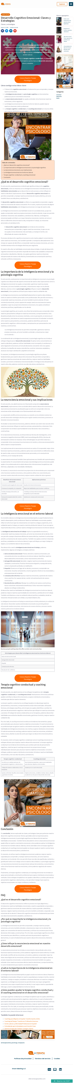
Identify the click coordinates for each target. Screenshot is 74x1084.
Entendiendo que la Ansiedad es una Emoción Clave (20, 1026)
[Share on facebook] (2, 30)
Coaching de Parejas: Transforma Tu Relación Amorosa (21, 1021)
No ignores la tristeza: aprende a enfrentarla (68, 30)
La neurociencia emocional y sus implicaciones (18, 170)
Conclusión (7, 177)
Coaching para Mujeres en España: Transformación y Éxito (22, 1019)
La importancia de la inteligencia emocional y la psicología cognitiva (25, 168)
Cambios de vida (14, 27)
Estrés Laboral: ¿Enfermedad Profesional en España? (21, 1024)
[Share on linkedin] (10, 30)
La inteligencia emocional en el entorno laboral (18, 172)
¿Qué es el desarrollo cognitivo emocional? (17, 165)
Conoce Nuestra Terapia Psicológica (28, 79)
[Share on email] (15, 30)
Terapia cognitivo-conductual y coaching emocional (19, 175)
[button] (62, 4)
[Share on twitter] (6, 30)
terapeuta (21, 1043)
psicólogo (14, 1043)
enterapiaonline (6, 1043)
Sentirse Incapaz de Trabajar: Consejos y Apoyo (19, 1029)
